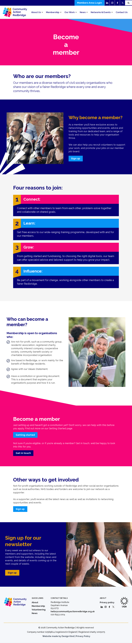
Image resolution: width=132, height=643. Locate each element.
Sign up (75, 158)
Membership (38, 606)
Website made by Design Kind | (58, 636)
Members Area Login (89, 2)
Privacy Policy (83, 636)
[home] (15, 12)
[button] (36, 12)
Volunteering (39, 610)
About (35, 602)
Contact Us (121, 12)
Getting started (25, 435)
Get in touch (23, 453)
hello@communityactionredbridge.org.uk (73, 611)
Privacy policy (107, 602)
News (35, 613)
